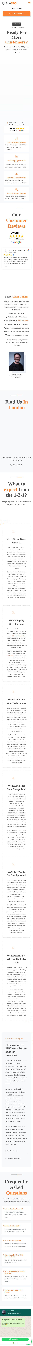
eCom (19, 320)
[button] (16, 129)
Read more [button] (7, 266)
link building (10, 655)
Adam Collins (20, 296)
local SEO (26, 320)
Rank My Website (16, 13)
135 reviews (20, 239)
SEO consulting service (18, 636)
